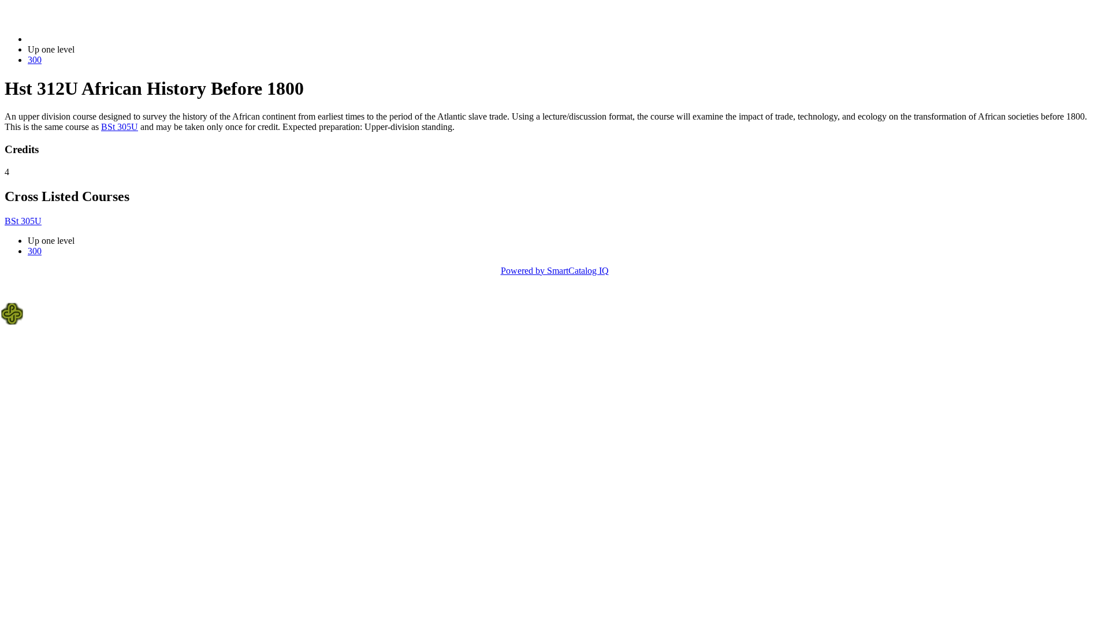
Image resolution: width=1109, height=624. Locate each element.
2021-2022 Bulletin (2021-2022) (87, 39)
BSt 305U (119, 127)
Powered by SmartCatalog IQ (555, 271)
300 (35, 60)
